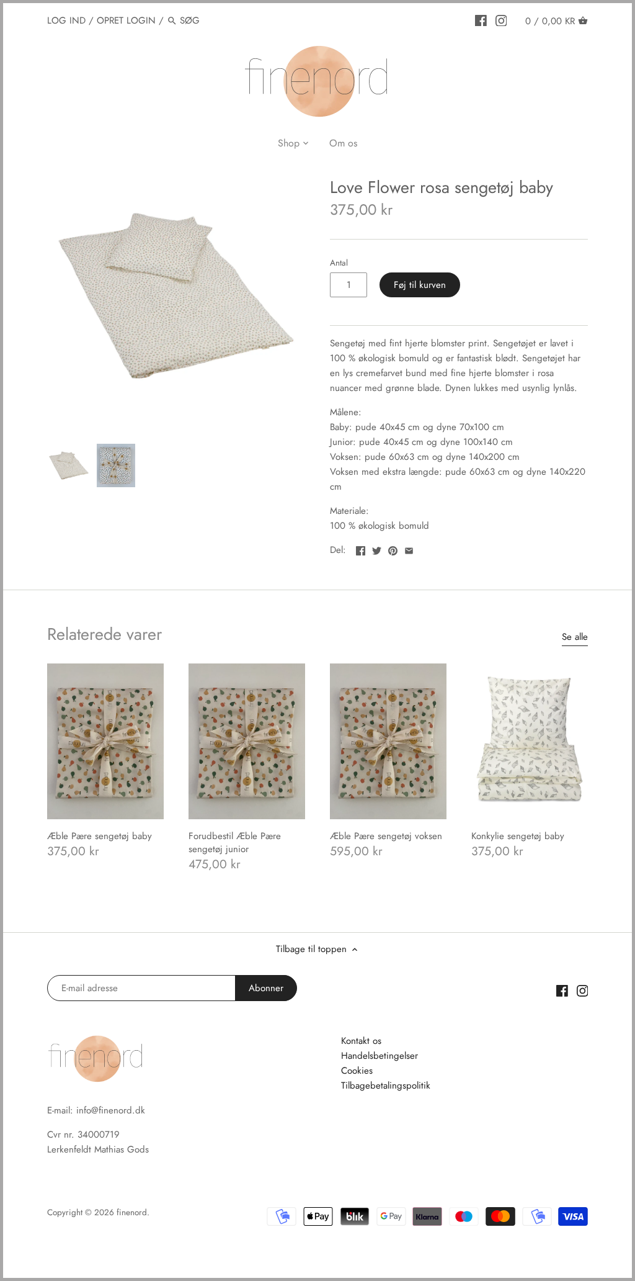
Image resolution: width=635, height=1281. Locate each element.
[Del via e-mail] (409, 548)
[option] (69, 465)
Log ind (66, 20)
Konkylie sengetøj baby (517, 836)
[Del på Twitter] (376, 548)
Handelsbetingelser (379, 1056)
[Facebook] (481, 20)
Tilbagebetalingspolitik (385, 1085)
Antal (339, 263)
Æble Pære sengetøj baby (99, 836)
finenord (132, 1212)
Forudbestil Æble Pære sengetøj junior (235, 842)
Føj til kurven (420, 285)
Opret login (126, 20)
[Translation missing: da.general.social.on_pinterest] (392, 548)
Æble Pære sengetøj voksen (386, 836)
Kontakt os (361, 1041)
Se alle (575, 637)
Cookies (357, 1070)
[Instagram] (501, 20)
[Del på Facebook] (360, 548)
